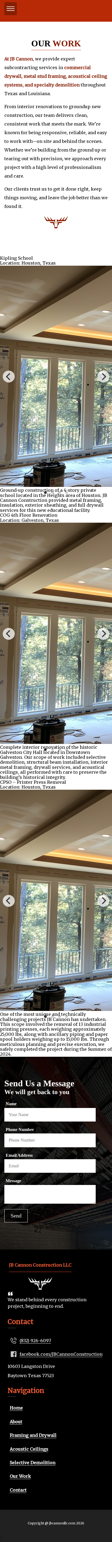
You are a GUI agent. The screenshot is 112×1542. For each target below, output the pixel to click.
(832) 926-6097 (35, 1340)
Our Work (20, 1476)
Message (13, 1180)
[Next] (103, 377)
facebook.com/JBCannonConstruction (61, 1354)
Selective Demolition (32, 1462)
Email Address (19, 1155)
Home (16, 1408)
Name (11, 1103)
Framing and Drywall (33, 1435)
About (16, 1421)
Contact (18, 1490)
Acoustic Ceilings (29, 1449)
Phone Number (20, 1129)
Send (16, 1216)
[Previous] (9, 377)
